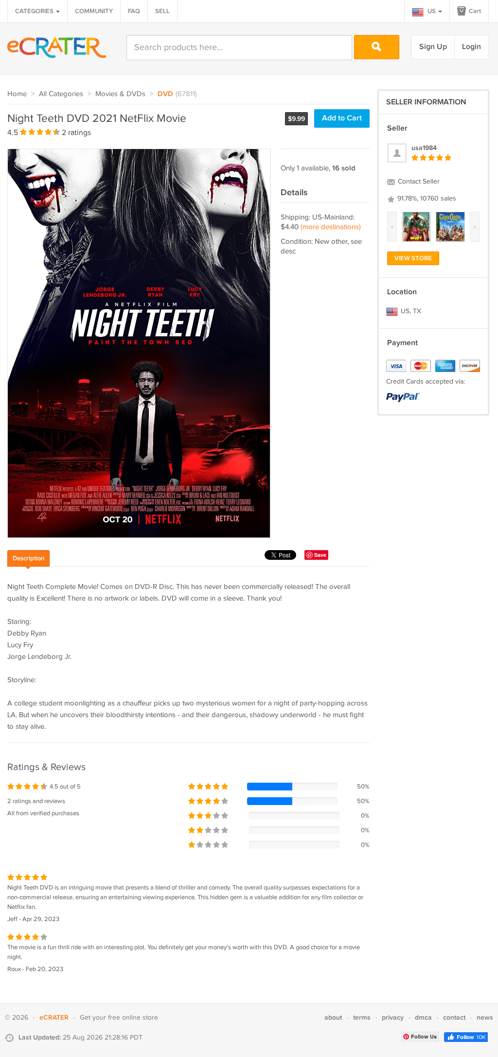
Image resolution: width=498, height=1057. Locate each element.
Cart (474, 11)
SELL (162, 11)
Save (320, 554)
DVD (165, 94)
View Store (413, 258)
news (485, 1017)
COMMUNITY (94, 11)
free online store (133, 1018)
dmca (423, 1017)
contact (454, 1017)
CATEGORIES (35, 11)
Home (17, 94)
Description (28, 558)
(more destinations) (331, 227)
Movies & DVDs (120, 94)
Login (471, 46)
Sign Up (433, 46)
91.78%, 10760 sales (425, 198)
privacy (393, 1017)
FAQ (134, 11)
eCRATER (54, 1017)
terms (362, 1017)
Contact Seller (418, 181)
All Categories (61, 94)
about (333, 1017)
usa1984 (424, 148)
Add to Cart (342, 118)
